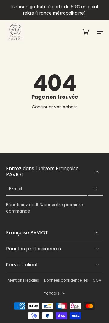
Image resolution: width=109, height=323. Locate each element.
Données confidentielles (66, 280)
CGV (97, 280)
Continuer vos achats (55, 107)
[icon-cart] (85, 31)
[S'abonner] (95, 189)
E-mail (15, 189)
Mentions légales (23, 280)
